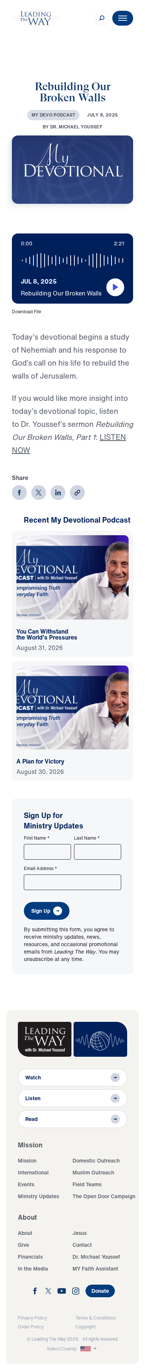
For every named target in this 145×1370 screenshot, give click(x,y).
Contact (82, 1245)
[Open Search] (101, 18)
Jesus (79, 1233)
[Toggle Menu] (122, 18)
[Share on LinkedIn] (58, 492)
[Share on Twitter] (38, 492)
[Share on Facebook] (19, 492)
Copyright (85, 1327)
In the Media (33, 1268)
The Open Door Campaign (103, 1196)
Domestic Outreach (96, 1160)
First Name (37, 838)
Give (23, 1245)
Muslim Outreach (93, 1172)
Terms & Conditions (95, 1318)
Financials (30, 1257)
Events (26, 1184)
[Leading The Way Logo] (35, 18)
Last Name (87, 838)
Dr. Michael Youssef (96, 1257)
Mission (27, 1160)
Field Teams (87, 1184)
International (33, 1172)
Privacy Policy (32, 1318)
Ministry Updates (38, 1196)
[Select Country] (89, 1349)
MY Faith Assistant (95, 1268)
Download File (26, 311)
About (25, 1233)
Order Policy (31, 1327)
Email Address (40, 869)
